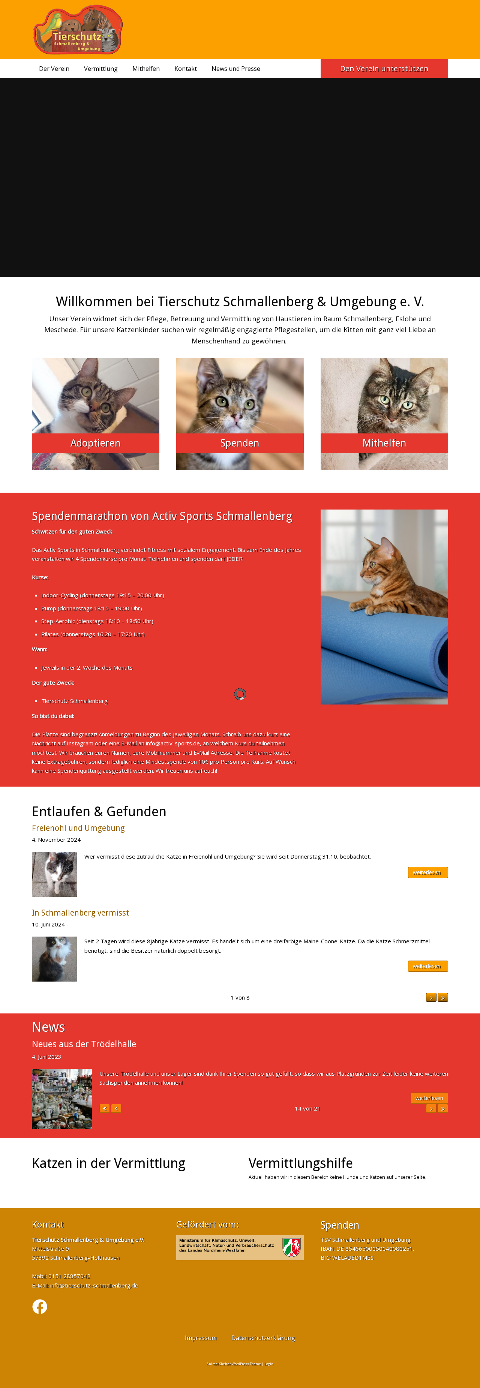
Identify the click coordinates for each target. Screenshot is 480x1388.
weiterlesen (427, 872)
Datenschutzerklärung (263, 1338)
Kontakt (185, 68)
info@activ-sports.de (173, 743)
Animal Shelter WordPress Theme (234, 1363)
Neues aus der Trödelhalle (84, 1044)
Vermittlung (101, 68)
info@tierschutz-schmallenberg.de (94, 1285)
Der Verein (54, 68)
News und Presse (236, 68)
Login (268, 1363)
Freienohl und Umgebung (78, 828)
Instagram (80, 743)
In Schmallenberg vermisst (80, 912)
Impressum (201, 1338)
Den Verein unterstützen (384, 68)
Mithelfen (146, 68)
